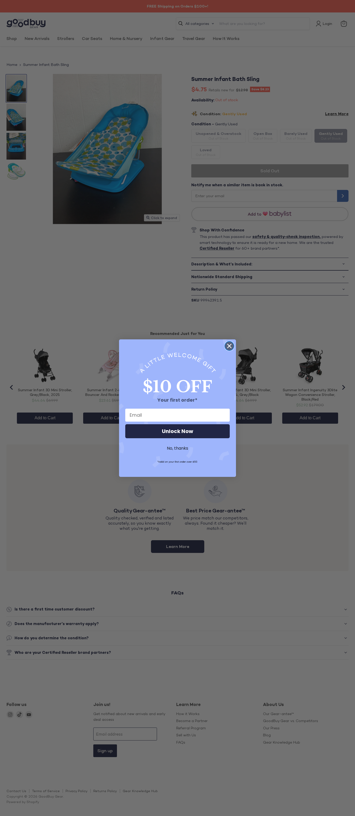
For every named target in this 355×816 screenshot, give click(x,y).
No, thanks (177, 448)
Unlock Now (177, 431)
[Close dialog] (229, 346)
